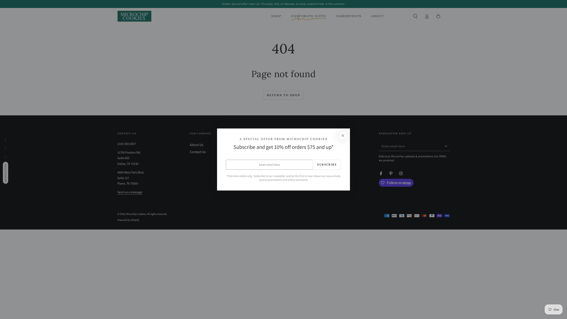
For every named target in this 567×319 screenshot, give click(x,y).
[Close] (343, 135)
